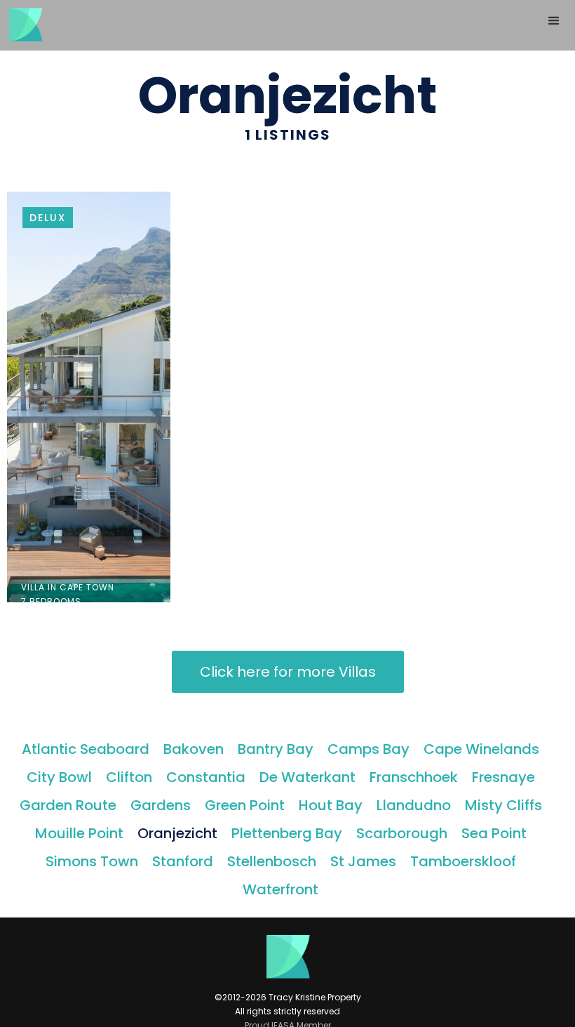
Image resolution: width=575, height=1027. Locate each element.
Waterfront (280, 889)
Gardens (160, 805)
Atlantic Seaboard (85, 749)
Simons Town (92, 861)
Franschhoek (414, 777)
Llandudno (414, 805)
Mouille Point (79, 833)
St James (363, 861)
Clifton (129, 777)
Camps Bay (368, 749)
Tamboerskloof (463, 861)
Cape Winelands (481, 749)
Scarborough (401, 833)
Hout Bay (331, 805)
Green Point (245, 805)
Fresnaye (503, 777)
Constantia (205, 777)
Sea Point (494, 833)
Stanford (182, 861)
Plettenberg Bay (286, 833)
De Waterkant (307, 777)
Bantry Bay (275, 749)
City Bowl (59, 777)
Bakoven (193, 749)
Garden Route (68, 805)
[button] (554, 21)
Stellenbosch (271, 861)
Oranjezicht (177, 833)
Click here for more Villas (288, 672)
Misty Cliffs (503, 805)
